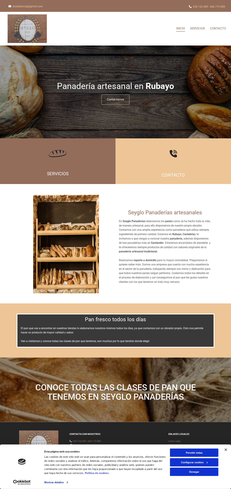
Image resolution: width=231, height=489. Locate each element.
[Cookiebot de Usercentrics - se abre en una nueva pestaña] (22, 482)
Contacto (218, 28)
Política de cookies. (97, 473)
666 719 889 (217, 6)
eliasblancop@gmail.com (28, 6)
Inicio (180, 28)
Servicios (197, 28)
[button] (115, 100)
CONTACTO (173, 175)
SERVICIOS (57, 173)
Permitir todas (194, 452)
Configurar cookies (192, 462)
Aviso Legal (174, 441)
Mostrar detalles (54, 482)
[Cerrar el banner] (226, 450)
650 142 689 (200, 6)
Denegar (194, 471)
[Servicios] (58, 154)
